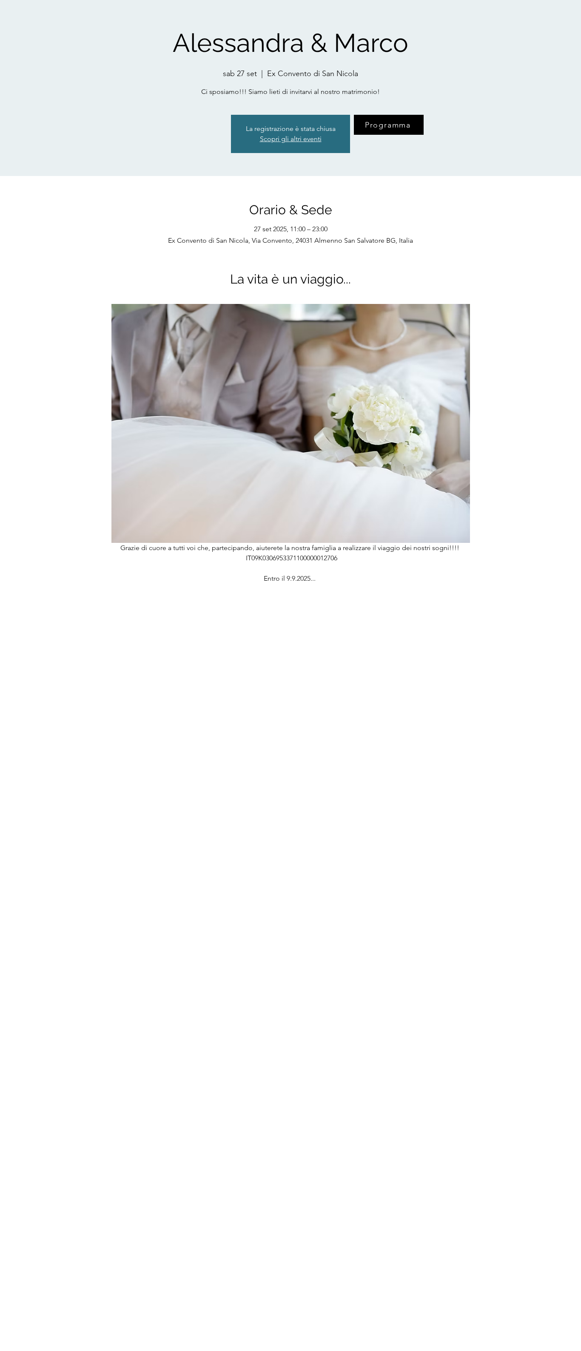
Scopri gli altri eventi (291, 139)
